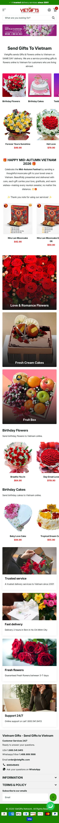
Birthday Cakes (13, 489)
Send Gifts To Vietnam (30, 48)
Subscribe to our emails (14, 790)
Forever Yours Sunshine (17, 144)
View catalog (4, 10)
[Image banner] (29, 30)
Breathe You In (17, 476)
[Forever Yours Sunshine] (17, 124)
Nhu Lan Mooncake (18, 238)
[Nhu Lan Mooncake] (17, 218)
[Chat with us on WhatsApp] (50, 806)
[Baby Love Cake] (17, 516)
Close (29, 777)
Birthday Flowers (15, 430)
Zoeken (53, 17)
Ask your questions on (23, 769)
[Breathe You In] (17, 457)
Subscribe (53, 797)
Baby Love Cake (18, 536)
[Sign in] (49, 10)
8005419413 (13, 765)
